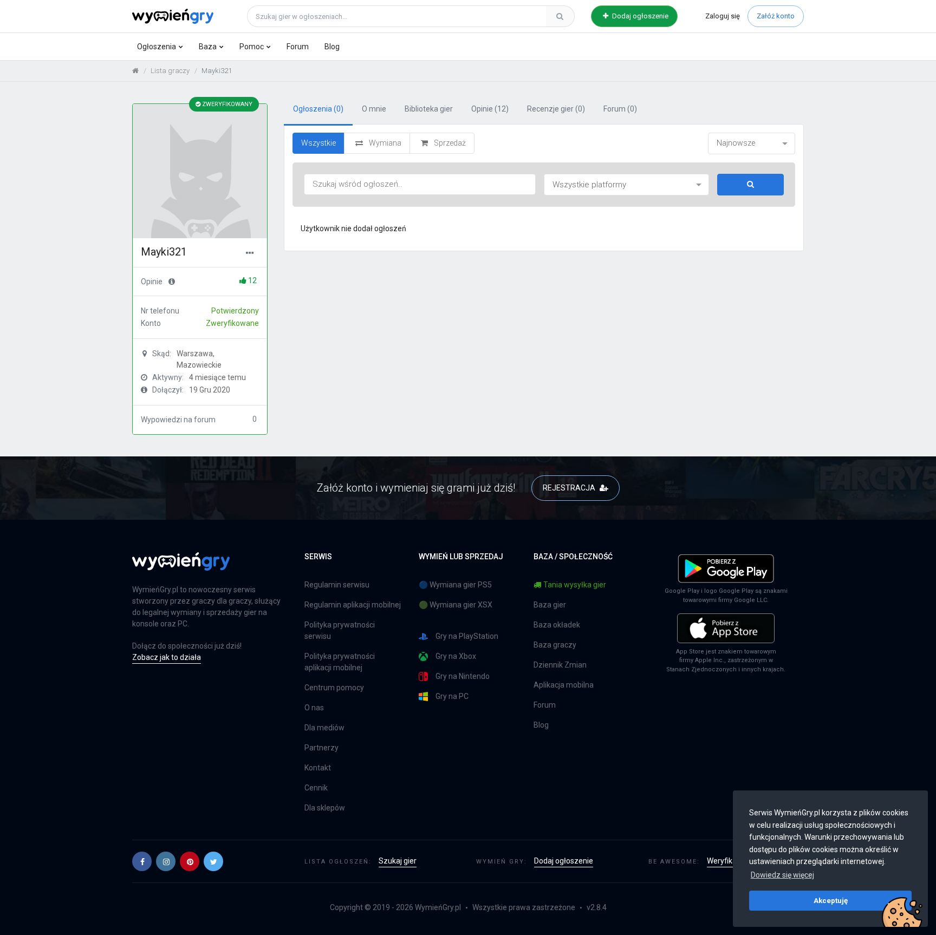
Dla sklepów (324, 807)
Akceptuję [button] (831, 900)
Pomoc (251, 46)
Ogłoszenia (156, 46)
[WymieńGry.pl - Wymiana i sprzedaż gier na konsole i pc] (172, 14)
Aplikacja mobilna (564, 685)
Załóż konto (776, 16)
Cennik (316, 787)
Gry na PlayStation (466, 636)
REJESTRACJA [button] (570, 487)
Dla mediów (324, 727)
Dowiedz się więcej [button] (782, 875)
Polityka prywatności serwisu (339, 630)
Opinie (490, 108)
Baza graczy (555, 644)
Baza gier (550, 604)
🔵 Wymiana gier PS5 (455, 584)
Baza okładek (557, 624)
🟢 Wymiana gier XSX (455, 604)
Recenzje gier (556, 108)
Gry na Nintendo (462, 676)
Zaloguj (722, 16)
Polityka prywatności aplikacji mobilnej (339, 662)
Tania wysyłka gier (574, 584)
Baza (208, 46)
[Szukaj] (560, 16)
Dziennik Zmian (560, 665)
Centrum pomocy (334, 687)
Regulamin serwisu (336, 584)
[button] (142, 861)
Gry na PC (452, 696)
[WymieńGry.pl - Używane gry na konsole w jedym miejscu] (181, 567)
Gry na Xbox (455, 656)
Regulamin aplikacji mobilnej (352, 604)
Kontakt (317, 767)
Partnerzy (321, 747)
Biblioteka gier (429, 108)
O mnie (374, 108)
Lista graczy (170, 71)
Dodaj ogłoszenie (639, 16)
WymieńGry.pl (438, 907)
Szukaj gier (398, 860)
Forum (298, 46)
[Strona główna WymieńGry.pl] (135, 71)
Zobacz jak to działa (166, 657)
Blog (332, 46)
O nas (314, 707)
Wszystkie (318, 143)
